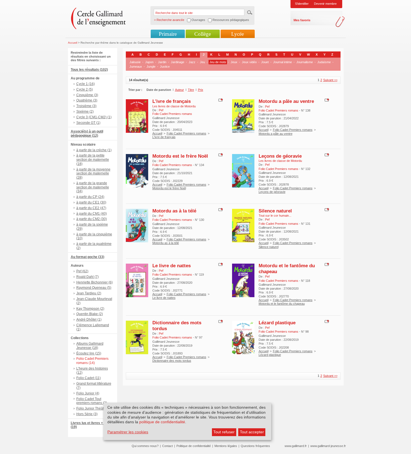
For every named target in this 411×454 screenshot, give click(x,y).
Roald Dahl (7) (87, 277)
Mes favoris (302, 20)
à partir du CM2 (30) (91, 219)
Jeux (234, 62)
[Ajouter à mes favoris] (220, 99)
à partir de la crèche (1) (94, 150)
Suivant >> (330, 80)
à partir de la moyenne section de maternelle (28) (93, 173)
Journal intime (282, 62)
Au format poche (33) (87, 257)
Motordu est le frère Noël (180, 156)
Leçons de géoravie (280, 156)
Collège (202, 34)
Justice (165, 66)
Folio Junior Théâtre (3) (94, 408)
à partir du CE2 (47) (91, 208)
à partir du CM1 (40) (91, 214)
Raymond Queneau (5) (93, 288)
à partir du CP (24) (90, 197)
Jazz (192, 62)
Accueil (72, 42)
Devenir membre (325, 3)
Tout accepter (252, 432)
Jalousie (135, 62)
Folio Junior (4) (87, 393)
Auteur (179, 89)
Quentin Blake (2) (89, 314)
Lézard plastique (277, 322)
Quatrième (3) (86, 100)
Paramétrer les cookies (127, 432)
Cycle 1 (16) (85, 84)
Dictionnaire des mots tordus (171, 360)
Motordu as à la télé (174, 211)
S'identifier (302, 3)
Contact (167, 446)
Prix (200, 89)
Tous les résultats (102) (89, 70)
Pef (161, 110)
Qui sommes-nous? (145, 446)
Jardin (162, 62)
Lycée (237, 34)
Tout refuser (224, 432)
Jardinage (177, 62)
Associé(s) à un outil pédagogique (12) (87, 133)
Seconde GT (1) (88, 123)
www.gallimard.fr (296, 446)
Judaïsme (324, 62)
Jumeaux (135, 66)
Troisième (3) (86, 106)
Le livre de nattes (171, 265)
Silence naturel (275, 211)
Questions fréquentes (255, 446)
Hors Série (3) (87, 414)
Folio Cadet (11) (88, 378)
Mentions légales (225, 446)
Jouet (265, 62)
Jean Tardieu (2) (88, 293)
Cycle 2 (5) (84, 89)
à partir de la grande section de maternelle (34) (92, 187)
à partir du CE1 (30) (91, 202)
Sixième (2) (85, 112)
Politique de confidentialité (193, 446)
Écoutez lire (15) (88, 353)
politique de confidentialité (162, 422)
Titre (191, 89)
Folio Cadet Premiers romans (186, 133)
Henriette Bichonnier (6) (94, 282)
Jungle (151, 66)
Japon (149, 62)
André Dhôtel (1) (88, 319)
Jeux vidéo (249, 62)
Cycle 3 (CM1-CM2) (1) (94, 117)
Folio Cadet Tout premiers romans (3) (91, 401)
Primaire (168, 34)
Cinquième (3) (87, 95)
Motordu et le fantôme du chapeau (282, 303)
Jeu (202, 62)
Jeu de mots (217, 62)
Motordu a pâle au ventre (286, 101)
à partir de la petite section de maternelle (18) (92, 159)
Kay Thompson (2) (90, 309)
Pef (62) (82, 271)
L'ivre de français (171, 101)
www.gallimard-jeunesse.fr (328, 446)
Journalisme (304, 62)
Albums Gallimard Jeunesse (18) (89, 346)
